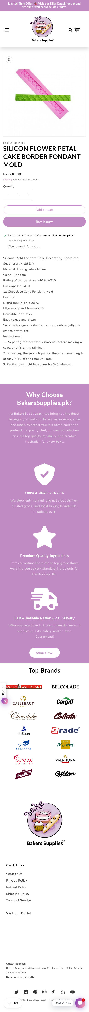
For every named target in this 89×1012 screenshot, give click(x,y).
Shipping (8, 179)
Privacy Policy (16, 880)
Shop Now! (44, 653)
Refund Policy (16, 887)
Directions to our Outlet (20, 977)
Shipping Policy (18, 894)
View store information (24, 246)
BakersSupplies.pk (36, 1000)
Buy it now (44, 222)
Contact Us (14, 874)
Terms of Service (18, 900)
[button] (7, 30)
